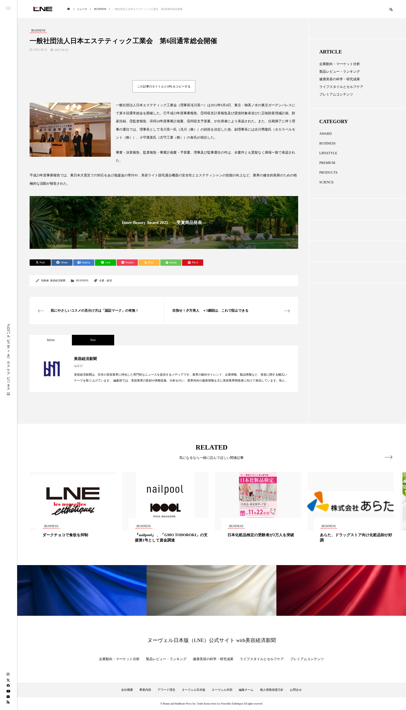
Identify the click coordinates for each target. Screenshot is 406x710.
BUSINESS (82, 280)
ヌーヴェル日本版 (193, 689)
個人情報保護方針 (272, 689)
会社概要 (127, 689)
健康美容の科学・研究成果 (339, 79)
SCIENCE (326, 182)
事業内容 (145, 689)
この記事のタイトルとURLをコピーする (164, 86)
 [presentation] (388, 457)
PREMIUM (327, 163)
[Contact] (8, 696)
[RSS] (8, 702)
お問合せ (296, 689)
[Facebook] (8, 685)
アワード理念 (166, 689)
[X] (8, 680)
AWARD (325, 133)
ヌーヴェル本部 (222, 689)
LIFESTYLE (328, 153)
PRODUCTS (328, 172)
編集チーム (246, 689)
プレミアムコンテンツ (336, 94)
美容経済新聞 (57, 280)
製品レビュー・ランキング (339, 71)
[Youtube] (8, 691)
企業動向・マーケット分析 (339, 64)
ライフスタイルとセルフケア (341, 87)
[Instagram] (8, 674)
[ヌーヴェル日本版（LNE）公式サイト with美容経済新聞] (43, 9)
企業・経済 (105, 280)
